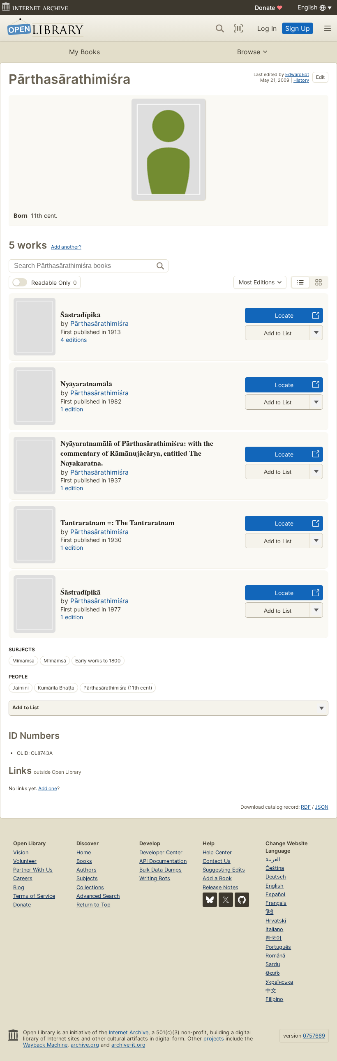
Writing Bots (154, 878)
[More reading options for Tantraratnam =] (316, 540)
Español (275, 894)
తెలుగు (272, 973)
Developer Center (160, 852)
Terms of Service (34, 896)
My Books (84, 52)
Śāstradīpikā (80, 591)
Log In (267, 28)
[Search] (220, 28)
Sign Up (297, 28)
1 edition (71, 409)
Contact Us (217, 861)
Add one (47, 788)
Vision (20, 852)
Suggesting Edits (224, 870)
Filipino (274, 999)
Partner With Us (33, 870)
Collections (90, 887)
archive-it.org (128, 1045)
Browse (248, 52)
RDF (306, 807)
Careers (22, 878)
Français (275, 903)
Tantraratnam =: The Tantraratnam (117, 522)
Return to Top (93, 905)
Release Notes (220, 887)
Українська (279, 982)
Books (84, 861)
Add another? (66, 247)
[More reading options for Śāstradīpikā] (316, 332)
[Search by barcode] (238, 28)
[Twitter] (226, 900)
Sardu (272, 964)
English (274, 886)
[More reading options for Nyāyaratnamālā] (316, 402)
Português (278, 947)
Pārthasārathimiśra (99, 323)
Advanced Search (98, 896)
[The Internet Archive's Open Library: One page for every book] (43, 28)
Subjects (87, 878)
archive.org (85, 1045)
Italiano (274, 929)
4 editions (73, 339)
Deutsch (275, 877)
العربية (272, 859)
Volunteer (25, 861)
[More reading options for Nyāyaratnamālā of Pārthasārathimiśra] (316, 471)
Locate (284, 315)
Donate (269, 7)
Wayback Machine (45, 1045)
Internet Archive (128, 1032)
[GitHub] (242, 900)
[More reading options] (321, 708)
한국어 (273, 938)
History (301, 80)
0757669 (314, 1036)
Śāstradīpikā (80, 314)
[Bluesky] (210, 900)
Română (275, 956)
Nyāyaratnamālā (86, 383)
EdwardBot (297, 74)
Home (83, 852)
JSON (321, 807)
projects (213, 1039)
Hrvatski (275, 921)
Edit (320, 77)
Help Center (217, 852)
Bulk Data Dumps (160, 870)
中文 (270, 990)
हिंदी (269, 912)
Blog (18, 887)
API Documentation (163, 861)
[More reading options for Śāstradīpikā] (316, 610)
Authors (86, 870)
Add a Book (217, 878)
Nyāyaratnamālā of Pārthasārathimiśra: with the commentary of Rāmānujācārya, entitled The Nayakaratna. (136, 453)
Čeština (274, 868)
